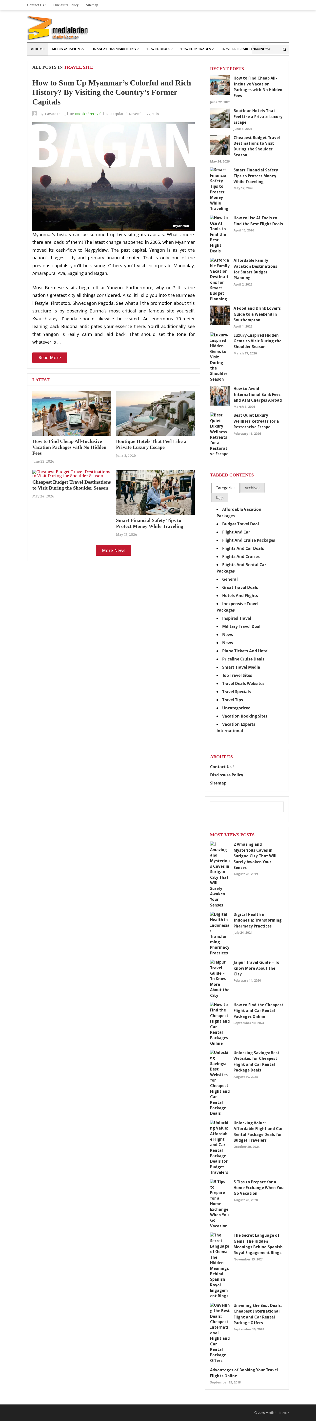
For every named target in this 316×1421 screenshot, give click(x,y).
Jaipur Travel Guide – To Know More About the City (256, 968)
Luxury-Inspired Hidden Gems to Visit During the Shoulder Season (257, 341)
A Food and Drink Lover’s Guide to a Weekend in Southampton (257, 314)
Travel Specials (236, 691)
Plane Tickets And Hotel (245, 651)
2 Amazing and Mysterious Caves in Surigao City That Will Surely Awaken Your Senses (255, 856)
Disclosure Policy (66, 5)
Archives (252, 488)
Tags (220, 497)
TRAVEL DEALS (158, 49)
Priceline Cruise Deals (243, 659)
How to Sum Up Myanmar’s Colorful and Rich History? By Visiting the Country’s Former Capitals (111, 92)
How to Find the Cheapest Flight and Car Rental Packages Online (258, 1011)
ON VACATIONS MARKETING (114, 49)
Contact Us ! (36, 5)
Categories (226, 488)
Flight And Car (236, 532)
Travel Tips (232, 699)
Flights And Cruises (241, 556)
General (230, 579)
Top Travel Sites (237, 675)
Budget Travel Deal (240, 524)
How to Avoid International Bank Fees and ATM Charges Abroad (258, 394)
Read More (50, 357)
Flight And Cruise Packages (248, 540)
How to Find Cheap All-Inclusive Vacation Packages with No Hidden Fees (69, 447)
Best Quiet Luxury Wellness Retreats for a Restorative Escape (256, 421)
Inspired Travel (88, 114)
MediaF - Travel (276, 1413)
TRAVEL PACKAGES (195, 49)
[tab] (225, 488)
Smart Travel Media (241, 667)
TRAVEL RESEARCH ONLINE (243, 49)
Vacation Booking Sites (244, 716)
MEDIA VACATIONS (66, 49)
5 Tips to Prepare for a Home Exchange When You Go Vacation (259, 1188)
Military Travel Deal (241, 626)
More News (113, 550)
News (227, 634)
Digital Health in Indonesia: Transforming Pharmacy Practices (258, 920)
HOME (39, 49)
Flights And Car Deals (243, 548)
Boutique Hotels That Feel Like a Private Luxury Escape (258, 116)
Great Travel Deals (240, 587)
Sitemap (92, 5)
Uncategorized (236, 708)
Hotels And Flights (240, 595)
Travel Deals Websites (243, 683)
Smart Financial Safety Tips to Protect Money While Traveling (256, 176)
